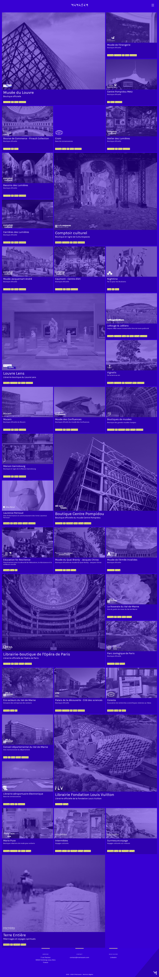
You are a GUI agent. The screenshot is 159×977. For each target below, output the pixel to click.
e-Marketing (128, 383)
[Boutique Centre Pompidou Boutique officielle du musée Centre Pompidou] (105, 472)
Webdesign (110, 55)
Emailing (136, 336)
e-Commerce (7, 102)
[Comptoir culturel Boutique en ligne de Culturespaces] (105, 192)
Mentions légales (88, 974)
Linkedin (113, 957)
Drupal (64, 149)
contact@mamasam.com (79, 957)
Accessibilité (22, 102)
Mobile (16, 102)
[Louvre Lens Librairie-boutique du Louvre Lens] (53, 332)
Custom (64, 851)
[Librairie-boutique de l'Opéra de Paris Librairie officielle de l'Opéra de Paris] (53, 613)
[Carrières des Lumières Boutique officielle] (27, 214)
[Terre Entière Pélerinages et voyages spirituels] (53, 894)
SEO (12, 102)
